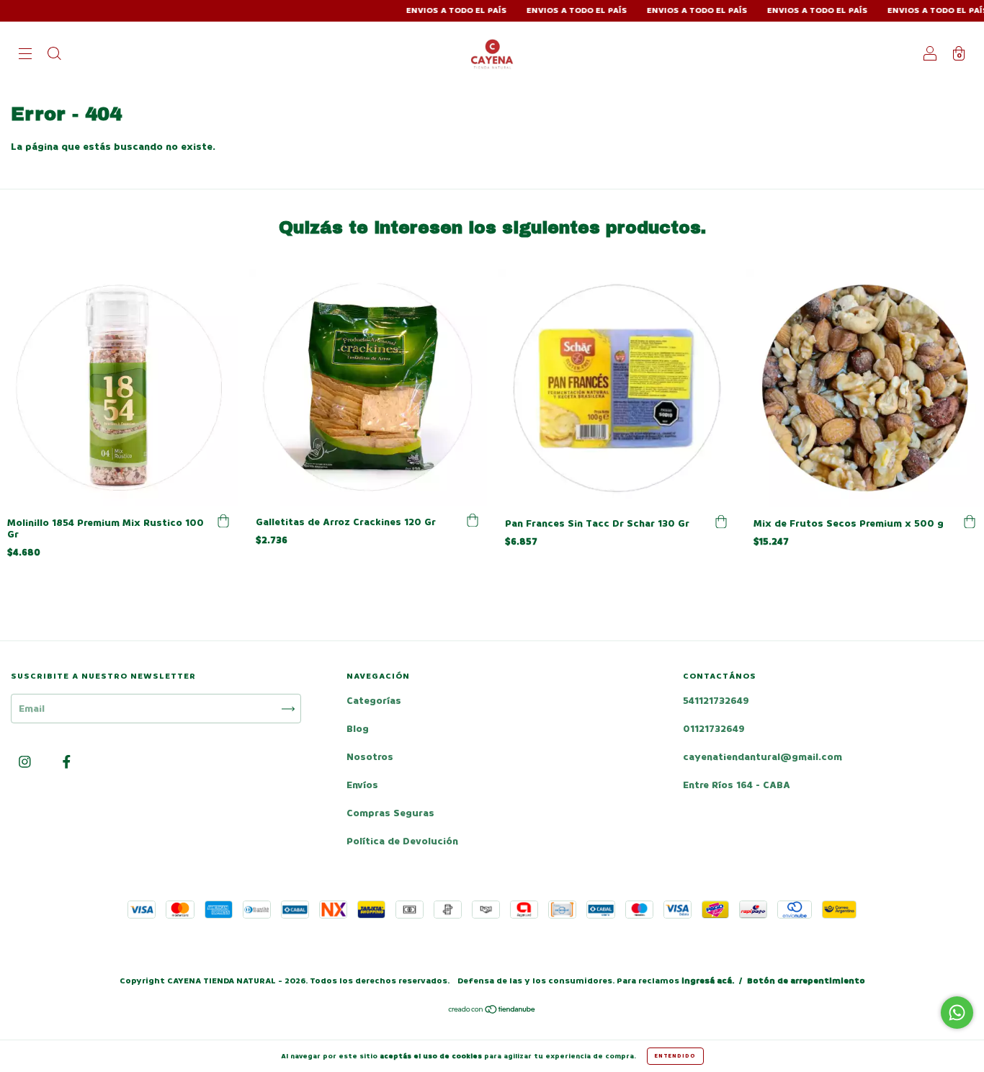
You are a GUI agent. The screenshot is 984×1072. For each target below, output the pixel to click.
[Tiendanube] (492, 1011)
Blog (357, 729)
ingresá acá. (707, 981)
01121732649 (714, 729)
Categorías (373, 700)
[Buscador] (54, 55)
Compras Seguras (390, 813)
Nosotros (369, 757)
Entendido (675, 1056)
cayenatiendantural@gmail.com (762, 757)
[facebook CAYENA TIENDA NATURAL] (67, 762)
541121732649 (716, 700)
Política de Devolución (402, 841)
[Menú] (25, 55)
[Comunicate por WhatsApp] (957, 1012)
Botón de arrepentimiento (806, 981)
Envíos (362, 785)
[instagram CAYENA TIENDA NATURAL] (26, 762)
